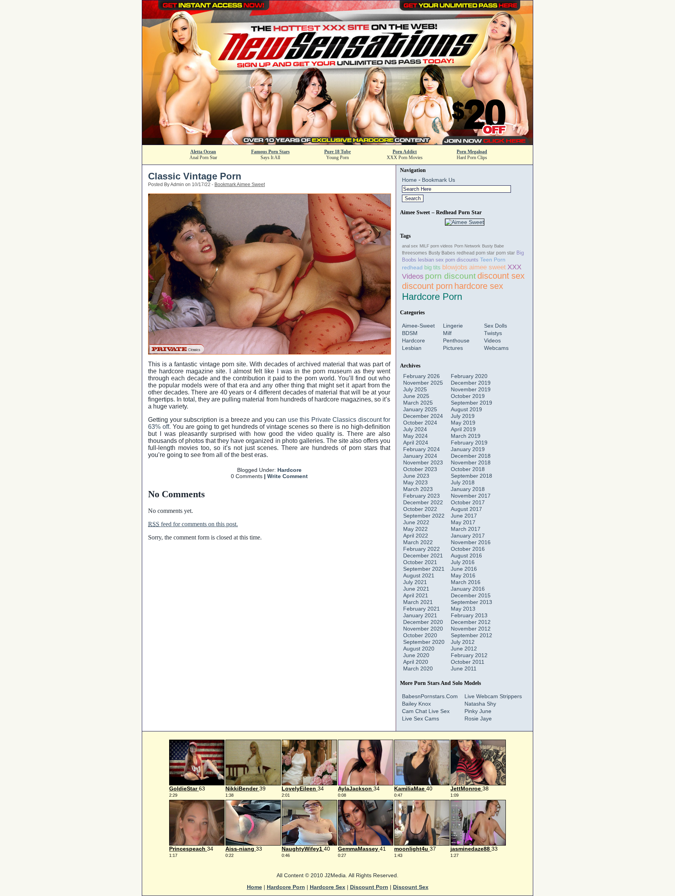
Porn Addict (405, 151)
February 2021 (421, 609)
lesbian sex (431, 260)
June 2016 (464, 569)
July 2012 (463, 642)
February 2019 (469, 442)
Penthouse (456, 340)
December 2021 (423, 555)
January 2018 (468, 489)
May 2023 (415, 482)
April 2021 (415, 595)
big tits (432, 267)
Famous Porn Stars (270, 151)
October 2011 (467, 662)
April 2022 (415, 535)
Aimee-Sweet (418, 326)
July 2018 (463, 482)
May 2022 (415, 529)
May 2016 (463, 575)
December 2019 (471, 383)
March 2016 (465, 582)
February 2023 (421, 496)
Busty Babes (442, 253)
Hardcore (289, 470)
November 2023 (423, 462)
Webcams (496, 348)
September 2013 (471, 602)
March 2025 (418, 403)
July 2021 (415, 582)
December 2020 (423, 622)
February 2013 (469, 615)
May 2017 (463, 522)
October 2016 (468, 549)
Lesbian (411, 348)
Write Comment (287, 476)
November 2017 (471, 496)
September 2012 (471, 635)
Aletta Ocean (203, 151)
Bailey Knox (416, 704)
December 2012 (471, 622)
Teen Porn (492, 260)
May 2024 (415, 436)
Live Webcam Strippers (493, 696)
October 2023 (420, 469)
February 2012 (469, 655)
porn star (505, 253)
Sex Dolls (495, 326)
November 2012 (471, 628)
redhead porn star (476, 253)
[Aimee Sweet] (464, 222)
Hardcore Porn (432, 296)
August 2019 (466, 409)
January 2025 (420, 409)
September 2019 (471, 403)
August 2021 (418, 575)
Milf (447, 333)
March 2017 (465, 529)
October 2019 (468, 396)
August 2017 (466, 509)
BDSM (410, 333)
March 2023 (418, 489)
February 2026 (421, 376)
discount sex (501, 276)
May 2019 (463, 422)
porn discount (450, 275)
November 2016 (471, 542)
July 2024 (415, 429)
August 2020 (418, 648)
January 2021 (420, 615)
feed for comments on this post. (193, 524)
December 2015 (471, 595)
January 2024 (420, 456)
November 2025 (423, 383)
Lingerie (453, 326)
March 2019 (465, 436)
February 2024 (421, 449)
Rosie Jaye (478, 718)
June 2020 (416, 655)
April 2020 (415, 662)
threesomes (414, 253)
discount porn (427, 286)
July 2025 (415, 389)
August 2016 (466, 555)
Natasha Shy (480, 704)
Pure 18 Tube (337, 151)
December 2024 (423, 416)
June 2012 (464, 648)
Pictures (453, 348)
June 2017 (464, 516)
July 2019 (463, 416)
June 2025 (416, 396)
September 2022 (424, 516)
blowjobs (455, 267)
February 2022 (421, 549)
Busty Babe (493, 246)
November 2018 (471, 462)
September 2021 (424, 569)
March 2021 (418, 602)
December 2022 (423, 502)
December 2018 (471, 456)
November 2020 (423, 628)
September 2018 (471, 476)
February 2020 (469, 376)
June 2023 (416, 476)
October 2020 (420, 635)
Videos (492, 340)
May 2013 (463, 609)
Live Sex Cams (420, 718)
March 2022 (418, 542)
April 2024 (415, 442)
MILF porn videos (436, 246)
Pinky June (477, 711)
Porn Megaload (472, 151)
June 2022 (416, 522)
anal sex (410, 246)
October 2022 (420, 509)
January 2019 (468, 449)
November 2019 (471, 389)
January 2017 (468, 535)
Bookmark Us (438, 180)
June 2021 (416, 589)
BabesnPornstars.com (430, 696)
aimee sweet (487, 267)
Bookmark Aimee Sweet (239, 184)
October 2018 (468, 469)
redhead (412, 267)
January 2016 (468, 589)
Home (409, 180)
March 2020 (418, 668)
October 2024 (420, 422)
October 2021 (420, 562)
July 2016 (463, 562)
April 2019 (463, 429)
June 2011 (464, 668)
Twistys (493, 333)
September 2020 (424, 642)
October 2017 (468, 502)
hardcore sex (478, 286)
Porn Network (467, 246)
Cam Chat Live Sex (426, 711)
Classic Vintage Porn (194, 176)
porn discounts (462, 260)
